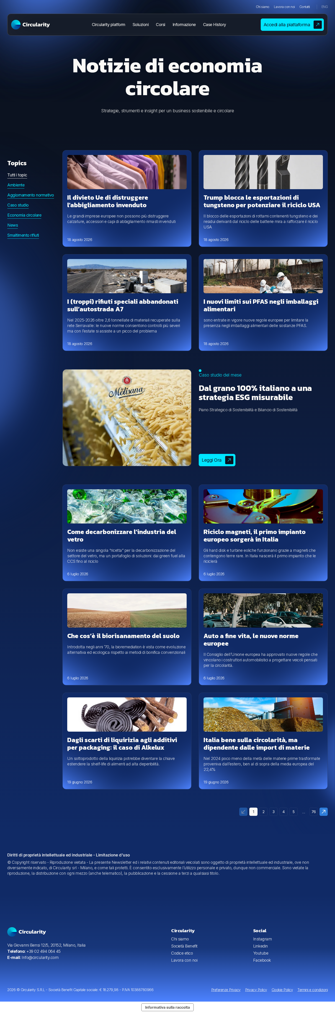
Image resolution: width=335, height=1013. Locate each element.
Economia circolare (24, 215)
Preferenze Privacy (226, 989)
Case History (214, 24)
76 (314, 811)
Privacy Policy (256, 989)
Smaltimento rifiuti (23, 235)
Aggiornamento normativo (30, 195)
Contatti (304, 7)
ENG (325, 7)
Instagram (262, 939)
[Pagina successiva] (324, 812)
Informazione (184, 24)
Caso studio (18, 205)
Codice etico (182, 953)
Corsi (160, 24)
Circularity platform (108, 24)
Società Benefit (184, 946)
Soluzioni (141, 24)
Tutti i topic (17, 175)
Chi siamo (262, 7)
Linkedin (260, 946)
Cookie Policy (282, 989)
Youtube (260, 953)
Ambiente (15, 185)
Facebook (262, 960)
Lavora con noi (284, 7)
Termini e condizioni (312, 989)
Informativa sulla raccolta (167, 1007)
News (12, 225)
